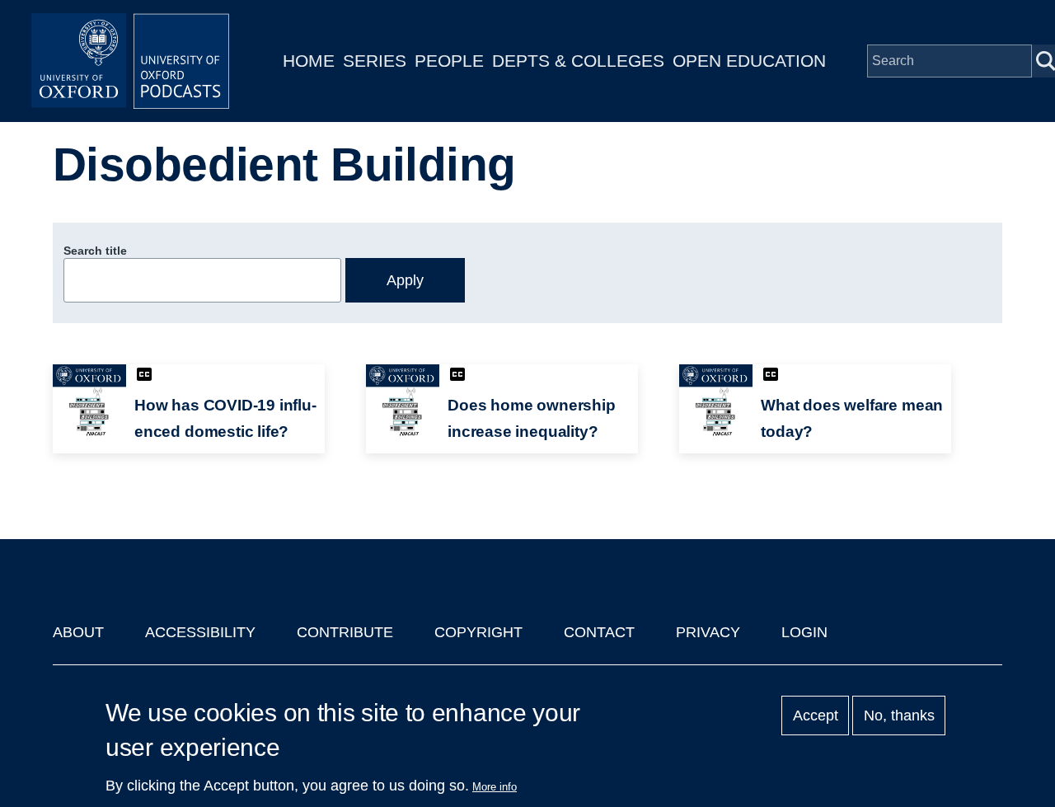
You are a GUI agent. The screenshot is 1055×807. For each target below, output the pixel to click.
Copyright (478, 632)
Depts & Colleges (578, 60)
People (449, 60)
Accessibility (200, 632)
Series (374, 60)
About (78, 632)
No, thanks (899, 715)
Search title (95, 250)
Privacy (708, 632)
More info (494, 787)
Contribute (345, 632)
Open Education (749, 60)
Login (804, 632)
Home (309, 60)
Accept (815, 715)
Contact (599, 632)
